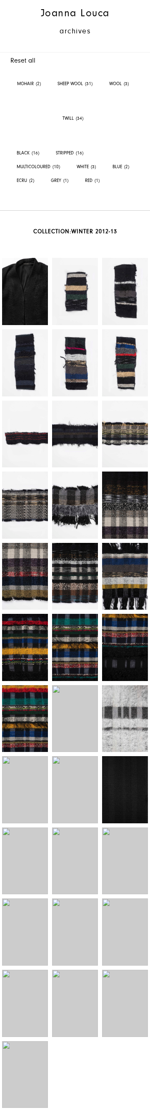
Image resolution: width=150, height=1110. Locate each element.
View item (25, 291)
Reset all (22, 60)
